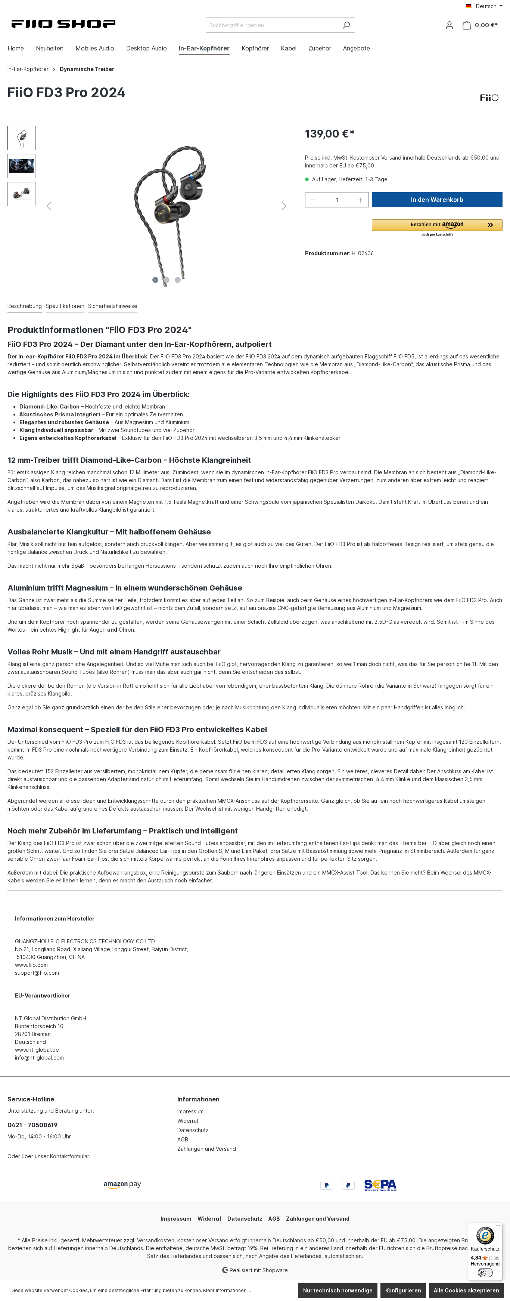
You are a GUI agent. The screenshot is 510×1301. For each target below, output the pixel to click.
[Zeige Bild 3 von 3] (178, 280)
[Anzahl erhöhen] (361, 199)
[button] (437, 228)
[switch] (485, 1272)
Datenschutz (193, 1130)
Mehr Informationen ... (227, 1290)
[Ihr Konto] (449, 25)
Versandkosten (155, 1240)
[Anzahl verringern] (313, 199)
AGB (182, 1139)
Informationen (198, 1099)
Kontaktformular (69, 1156)
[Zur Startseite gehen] (63, 24)
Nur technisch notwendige (338, 1290)
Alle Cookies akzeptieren (466, 1290)
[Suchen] (346, 25)
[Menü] (498, 1227)
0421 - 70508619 (32, 1125)
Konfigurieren (403, 1290)
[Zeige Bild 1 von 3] (155, 280)
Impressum (190, 1111)
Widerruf (188, 1120)
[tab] (24, 306)
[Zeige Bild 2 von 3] (167, 280)
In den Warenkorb (437, 199)
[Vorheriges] (48, 206)
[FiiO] (489, 98)
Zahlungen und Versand (206, 1149)
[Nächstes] (284, 206)
